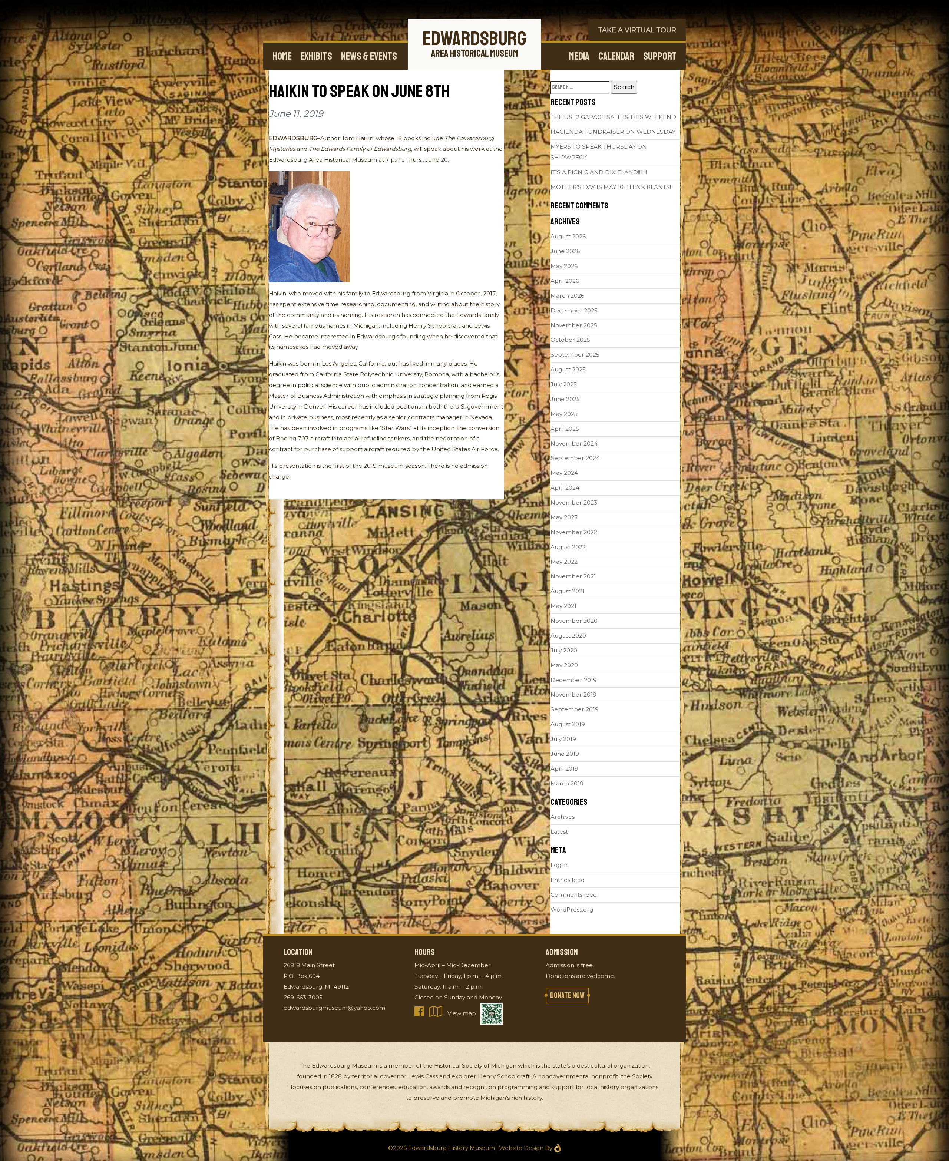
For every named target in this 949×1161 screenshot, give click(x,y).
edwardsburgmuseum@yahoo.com (334, 1007)
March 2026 (567, 295)
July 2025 (563, 384)
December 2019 (573, 680)
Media (579, 56)
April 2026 (564, 280)
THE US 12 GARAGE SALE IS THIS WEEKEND (613, 116)
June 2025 (565, 399)
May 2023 (564, 517)
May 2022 (564, 561)
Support (660, 56)
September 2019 (574, 709)
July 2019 (563, 738)
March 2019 (566, 783)
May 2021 (563, 605)
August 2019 (567, 724)
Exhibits (316, 56)
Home (282, 56)
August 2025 (568, 369)
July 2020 (563, 650)
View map (461, 1013)
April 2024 (564, 487)
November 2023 (573, 502)
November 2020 (574, 620)
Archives (562, 816)
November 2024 (574, 443)
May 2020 (564, 665)
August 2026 (568, 236)
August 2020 (568, 635)
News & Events (369, 56)
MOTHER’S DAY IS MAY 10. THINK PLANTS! (610, 187)
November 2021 (573, 576)
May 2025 (564, 413)
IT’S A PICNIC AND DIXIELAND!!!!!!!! (598, 172)
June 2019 (564, 753)
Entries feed (567, 879)
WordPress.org (571, 909)
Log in (559, 865)
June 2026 (565, 251)
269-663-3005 (303, 997)
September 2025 (574, 354)
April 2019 (564, 768)
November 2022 (573, 532)
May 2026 (564, 265)
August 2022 (568, 546)
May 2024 (564, 472)
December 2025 (574, 310)
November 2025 (573, 325)
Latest (559, 831)
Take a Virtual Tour (637, 30)
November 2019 (573, 694)
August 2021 (567, 591)
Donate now (567, 995)
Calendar (616, 56)
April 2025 (564, 428)
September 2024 (575, 458)
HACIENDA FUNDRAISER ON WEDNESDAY (612, 131)
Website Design (521, 1147)
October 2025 (570, 339)
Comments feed (573, 894)
